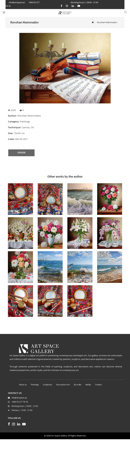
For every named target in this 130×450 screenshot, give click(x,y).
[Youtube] (79, 6)
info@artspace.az (19, 398)
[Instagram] (67, 6)
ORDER (21, 153)
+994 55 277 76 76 (20, 402)
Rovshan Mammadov (107, 23)
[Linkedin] (73, 6)
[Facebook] (61, 6)
